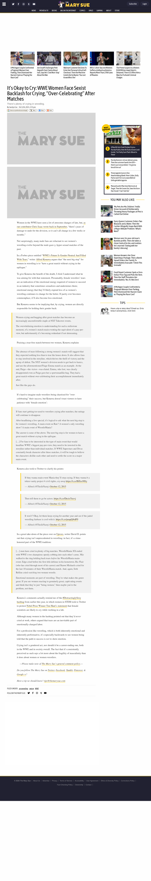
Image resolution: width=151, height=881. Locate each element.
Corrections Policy (127, 781)
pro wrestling (23, 689)
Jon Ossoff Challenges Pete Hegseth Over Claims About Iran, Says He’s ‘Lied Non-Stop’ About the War (48, 71)
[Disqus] (52, 733)
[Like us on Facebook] (18, 6)
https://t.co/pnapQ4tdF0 (67, 519)
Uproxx (59, 534)
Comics (82, 10)
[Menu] (4, 4)
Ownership (79, 785)
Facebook (60, 670)
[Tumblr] (29, 6)
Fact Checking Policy (65, 785)
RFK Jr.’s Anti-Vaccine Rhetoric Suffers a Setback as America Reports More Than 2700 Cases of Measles (101, 71)
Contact (88, 785)
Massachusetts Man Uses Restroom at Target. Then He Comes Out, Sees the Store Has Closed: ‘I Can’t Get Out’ (125, 188)
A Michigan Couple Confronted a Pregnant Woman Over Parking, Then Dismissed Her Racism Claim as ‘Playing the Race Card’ (22, 72)
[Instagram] (23, 6)
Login (145, 4)
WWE (37, 689)
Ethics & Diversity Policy (110, 781)
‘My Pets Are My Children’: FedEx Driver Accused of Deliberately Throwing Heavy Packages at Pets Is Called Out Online (128, 210)
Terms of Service (66, 781)
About (108, 10)
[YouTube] (34, 6)
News (34, 10)
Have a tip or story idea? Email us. (125, 308)
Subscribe (133, 4)
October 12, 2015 (58, 486)
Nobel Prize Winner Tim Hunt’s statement (47, 605)
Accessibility (79, 781)
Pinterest (78, 670)
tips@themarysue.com (54, 680)
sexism (31, 689)
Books (54, 10)
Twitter (51, 670)
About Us (36, 781)
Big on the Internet (68, 10)
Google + (21, 674)
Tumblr (69, 670)
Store (117, 10)
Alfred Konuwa (43, 259)
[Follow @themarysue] (13, 6)
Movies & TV (43, 10)
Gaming (100, 10)
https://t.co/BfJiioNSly (76, 481)
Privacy (54, 781)
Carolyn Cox (13, 107)
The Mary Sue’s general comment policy (61, 663)
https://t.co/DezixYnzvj (65, 498)
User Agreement (92, 781)
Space (91, 10)
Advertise (45, 781)
